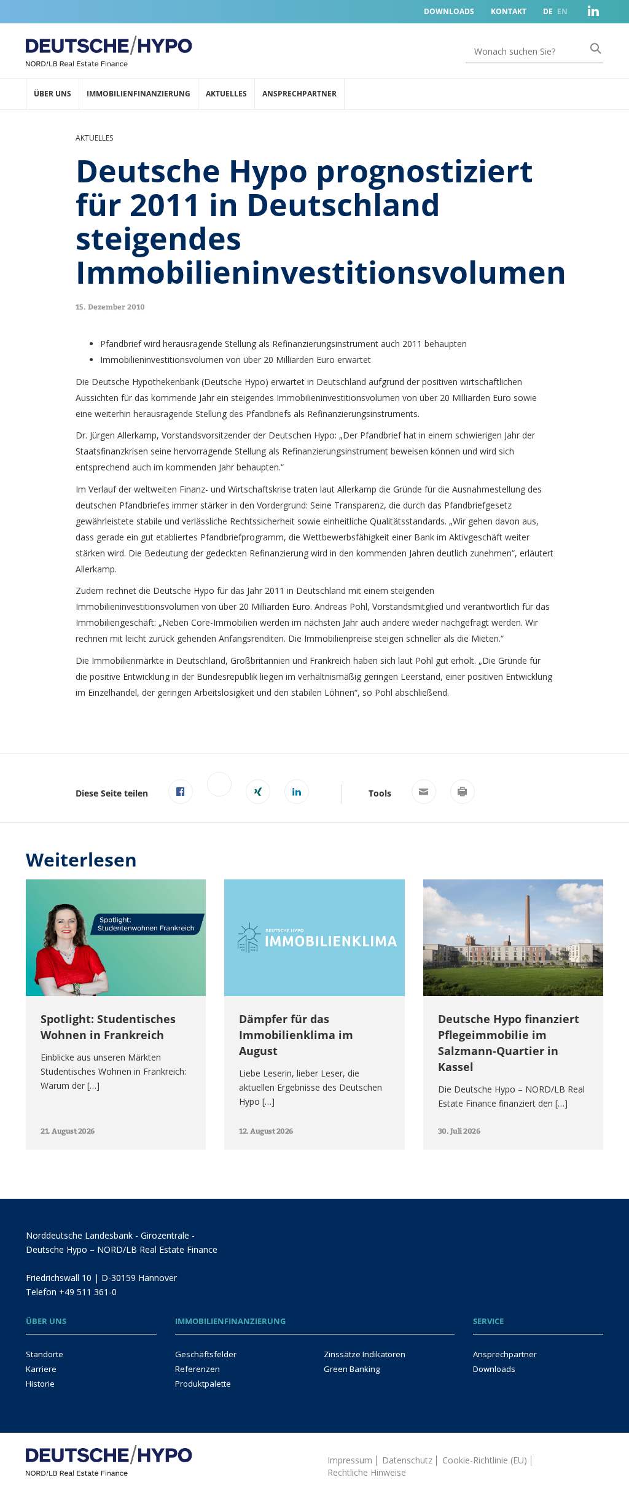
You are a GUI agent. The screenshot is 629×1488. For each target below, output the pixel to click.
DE (548, 11)
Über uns (52, 93)
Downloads (449, 11)
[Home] (109, 1453)
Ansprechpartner (299, 93)
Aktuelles (226, 93)
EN (562, 11)
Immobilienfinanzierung (138, 93)
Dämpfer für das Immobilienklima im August (296, 1034)
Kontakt (508, 11)
